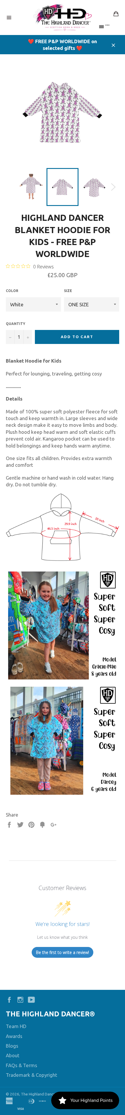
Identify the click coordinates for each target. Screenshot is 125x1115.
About (12, 1055)
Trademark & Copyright (31, 1075)
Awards (14, 1036)
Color (12, 291)
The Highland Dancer (39, 1094)
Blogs (12, 1045)
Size (68, 291)
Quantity (15, 324)
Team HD (16, 1026)
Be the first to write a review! (62, 952)
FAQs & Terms (21, 1065)
